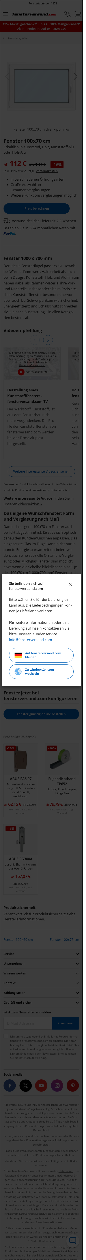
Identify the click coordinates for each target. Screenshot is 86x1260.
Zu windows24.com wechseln (39, 671)
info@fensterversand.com (30, 639)
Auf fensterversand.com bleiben (43, 655)
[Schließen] (71, 584)
